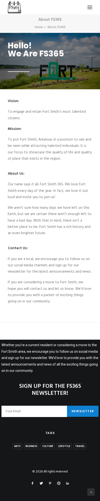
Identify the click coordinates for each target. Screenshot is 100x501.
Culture (47, 446)
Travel (80, 446)
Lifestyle (64, 446)
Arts (17, 446)
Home (39, 27)
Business (31, 446)
